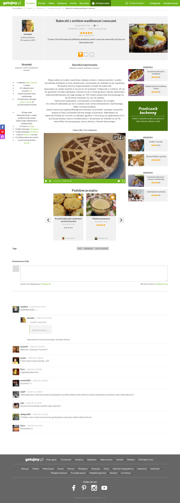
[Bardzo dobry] (88, 32)
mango (31, 126)
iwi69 (22, 392)
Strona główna (18, 8)
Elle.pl (106, 468)
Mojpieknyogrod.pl (97, 473)
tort (79, 248)
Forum (73, 3)
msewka (30, 318)
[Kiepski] (81, 32)
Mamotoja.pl (48, 468)
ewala (23, 358)
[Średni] (83, 32)
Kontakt (119, 459)
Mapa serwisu (106, 459)
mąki (27, 82)
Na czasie (84, 3)
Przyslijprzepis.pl (78, 473)
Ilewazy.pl (95, 468)
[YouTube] (105, 487)
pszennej (33, 82)
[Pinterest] (2, 131)
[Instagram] (2, 136)
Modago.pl (82, 468)
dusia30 (24, 346)
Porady (41, 3)
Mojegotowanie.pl (59, 473)
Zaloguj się (155, 3)
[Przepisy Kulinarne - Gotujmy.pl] (12, 3)
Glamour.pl (142, 468)
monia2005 (25, 380)
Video (51, 3)
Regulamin (91, 459)
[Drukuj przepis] (92, 54)
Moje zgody (51, 459)
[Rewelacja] (91, 32)
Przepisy (30, 3)
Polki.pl (35, 468)
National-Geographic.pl (123, 468)
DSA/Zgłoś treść (145, 459)
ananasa (27, 134)
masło (28, 102)
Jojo (22, 403)
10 (97, 25)
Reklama (131, 459)
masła (22, 102)
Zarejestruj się (170, 3)
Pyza (22, 369)
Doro (22, 425)
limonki (27, 143)
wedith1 (24, 306)
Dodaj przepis (102, 3)
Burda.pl (113, 473)
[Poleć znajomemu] (86, 54)
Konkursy (62, 3)
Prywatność (66, 459)
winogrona (34, 129)
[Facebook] (2, 127)
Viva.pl (61, 468)
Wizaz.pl (25, 468)
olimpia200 (25, 414)
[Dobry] (86, 32)
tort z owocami (102, 248)
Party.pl (70, 468)
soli (30, 91)
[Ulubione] (79, 197)
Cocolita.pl (125, 473)
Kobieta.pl (154, 468)
